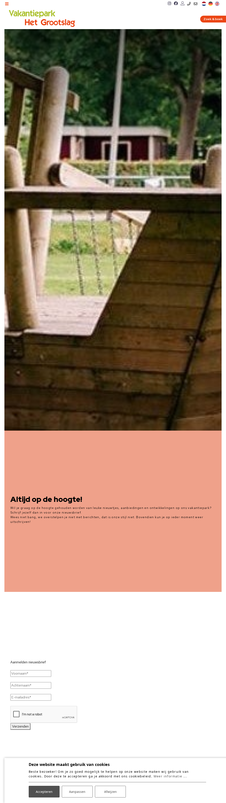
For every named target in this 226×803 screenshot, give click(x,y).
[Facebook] (176, 4)
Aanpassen (77, 792)
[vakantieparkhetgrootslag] (42, 18)
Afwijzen (110, 792)
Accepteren (44, 792)
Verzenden (20, 726)
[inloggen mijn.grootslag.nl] (183, 4)
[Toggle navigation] (6, 3)
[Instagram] (169, 4)
